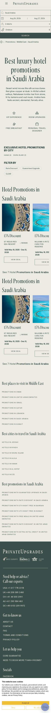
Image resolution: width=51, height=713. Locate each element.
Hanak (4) (7, 155)
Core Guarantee (12, 656)
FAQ (5, 631)
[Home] (1, 42)
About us (8, 622)
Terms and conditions (15, 635)
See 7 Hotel (25, 272)
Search (25, 36)
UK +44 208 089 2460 (13, 592)
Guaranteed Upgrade (31, 168)
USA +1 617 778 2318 (13, 588)
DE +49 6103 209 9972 (14, 606)
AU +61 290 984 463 (13, 601)
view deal (16, 259)
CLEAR (8, 174)
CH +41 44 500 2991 (13, 597)
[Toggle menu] (6, 3)
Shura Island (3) (19, 155)
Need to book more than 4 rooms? (22, 660)
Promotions (10, 42)
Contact (8, 626)
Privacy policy (11, 639)
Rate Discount (12, 168)
